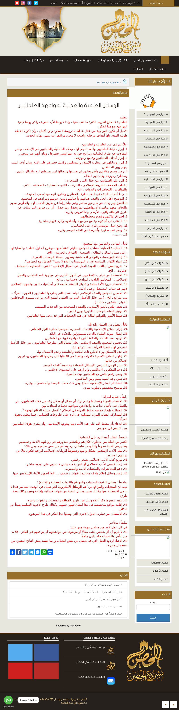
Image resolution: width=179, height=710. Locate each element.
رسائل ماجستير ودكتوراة (155, 438)
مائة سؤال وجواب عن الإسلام (113, 60)
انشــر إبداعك (161, 579)
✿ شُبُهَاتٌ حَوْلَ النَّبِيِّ (156, 279)
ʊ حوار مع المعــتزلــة (156, 163)
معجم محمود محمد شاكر (52, 3)
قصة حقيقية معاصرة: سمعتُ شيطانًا (103, 585)
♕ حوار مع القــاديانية (156, 154)
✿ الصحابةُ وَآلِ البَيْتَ (157, 287)
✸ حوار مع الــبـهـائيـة (156, 220)
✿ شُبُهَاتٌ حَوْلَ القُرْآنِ (156, 263)
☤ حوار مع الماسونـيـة (156, 146)
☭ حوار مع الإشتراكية (156, 195)
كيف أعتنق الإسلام (34, 60)
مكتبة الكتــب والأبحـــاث (154, 429)
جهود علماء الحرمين (156, 493)
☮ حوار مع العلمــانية (156, 179)
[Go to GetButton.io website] (8, 707)
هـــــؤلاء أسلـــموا (58, 60)
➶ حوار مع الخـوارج (157, 228)
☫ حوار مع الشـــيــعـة (156, 130)
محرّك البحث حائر (157, 69)
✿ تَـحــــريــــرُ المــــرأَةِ (157, 304)
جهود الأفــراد (160, 570)
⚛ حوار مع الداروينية (156, 211)
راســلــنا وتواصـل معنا (91, 676)
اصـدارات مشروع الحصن (91, 661)
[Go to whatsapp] (8, 700)
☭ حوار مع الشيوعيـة (156, 203)
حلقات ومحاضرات (158, 384)
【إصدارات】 (137, 69)
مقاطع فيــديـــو (159, 376)
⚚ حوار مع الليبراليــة (156, 187)
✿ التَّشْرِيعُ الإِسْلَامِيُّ (156, 295)
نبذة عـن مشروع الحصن (146, 60)
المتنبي (99, 3)
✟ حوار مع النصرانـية (156, 122)
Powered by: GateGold (68, 625)
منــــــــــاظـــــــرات (159, 368)
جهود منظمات (159, 562)
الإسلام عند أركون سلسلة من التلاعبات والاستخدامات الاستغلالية (89, 613)
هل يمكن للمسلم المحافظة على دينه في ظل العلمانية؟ (92, 592)
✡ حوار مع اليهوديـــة (156, 114)
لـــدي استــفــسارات (83, 60)
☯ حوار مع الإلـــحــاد (157, 138)
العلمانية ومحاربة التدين (110, 606)
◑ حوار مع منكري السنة (154, 236)
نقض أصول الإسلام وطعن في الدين (104, 599)
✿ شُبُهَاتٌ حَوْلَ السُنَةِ (156, 271)
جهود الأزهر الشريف (157, 501)
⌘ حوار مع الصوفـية (156, 171)
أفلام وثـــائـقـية (159, 360)
